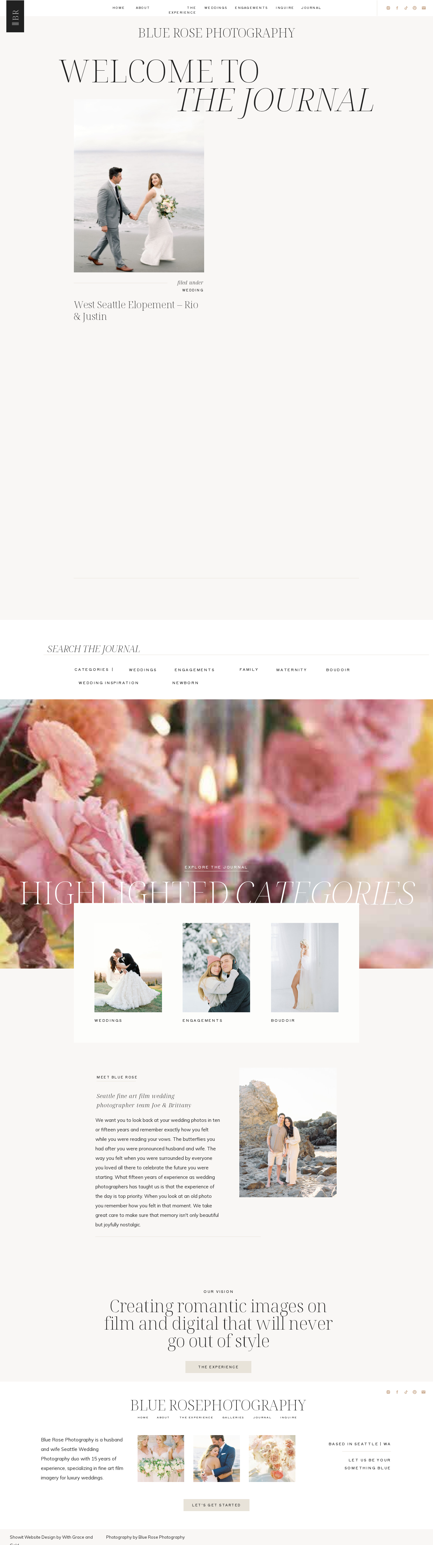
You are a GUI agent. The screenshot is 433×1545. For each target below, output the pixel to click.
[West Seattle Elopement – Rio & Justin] (139, 185)
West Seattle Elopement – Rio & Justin (136, 310)
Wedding (193, 290)
